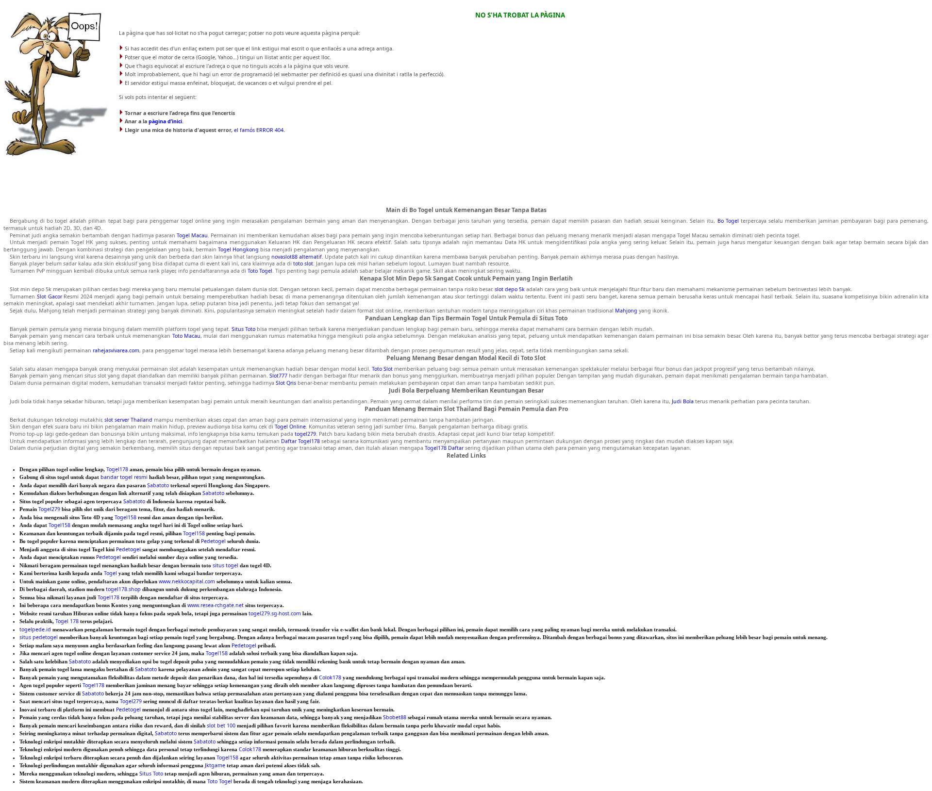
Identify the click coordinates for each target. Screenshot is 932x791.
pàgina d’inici (165, 121)
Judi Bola (683, 401)
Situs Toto (243, 329)
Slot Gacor (49, 296)
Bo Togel (728, 220)
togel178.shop (123, 589)
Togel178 (117, 469)
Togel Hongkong (238, 249)
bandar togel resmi (124, 477)
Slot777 (278, 375)
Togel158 (125, 517)
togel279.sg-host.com (275, 613)
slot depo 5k (510, 289)
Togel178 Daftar (444, 448)
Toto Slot (382, 368)
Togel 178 (67, 621)
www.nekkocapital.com (187, 581)
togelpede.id (35, 629)
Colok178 (330, 677)
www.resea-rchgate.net (215, 605)
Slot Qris (286, 382)
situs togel (225, 565)
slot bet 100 (221, 725)
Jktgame (215, 765)
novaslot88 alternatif (296, 256)
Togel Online (290, 426)
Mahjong (626, 310)
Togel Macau (192, 235)
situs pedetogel (38, 637)
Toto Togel (260, 270)
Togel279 (49, 509)
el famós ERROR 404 (258, 130)
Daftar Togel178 (300, 441)
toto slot (303, 263)
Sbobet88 (394, 717)
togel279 (305, 433)
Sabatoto (158, 485)
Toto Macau (186, 335)
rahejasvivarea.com (116, 350)
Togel (110, 573)
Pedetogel (213, 541)
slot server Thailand (128, 419)
